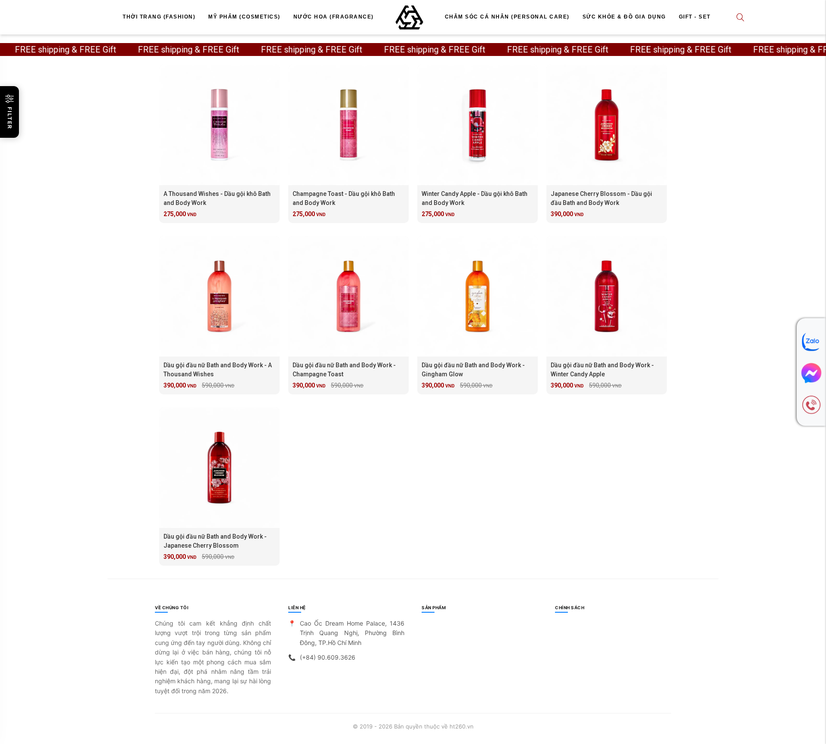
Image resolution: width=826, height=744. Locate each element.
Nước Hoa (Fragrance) (333, 16)
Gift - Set (695, 16)
